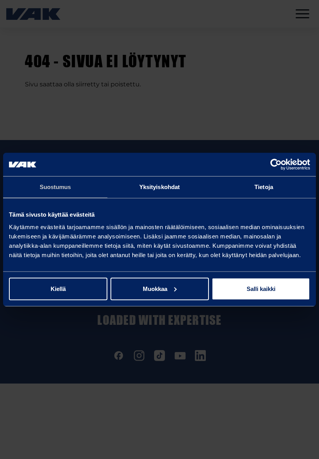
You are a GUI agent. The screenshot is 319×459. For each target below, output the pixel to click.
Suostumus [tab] (55, 187)
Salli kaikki (261, 288)
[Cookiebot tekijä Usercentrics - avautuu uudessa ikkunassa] (276, 164)
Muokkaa (155, 288)
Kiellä (58, 288)
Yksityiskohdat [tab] (159, 187)
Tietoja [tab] (263, 187)
